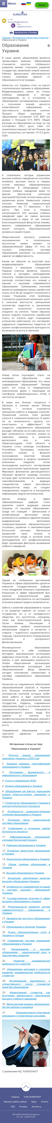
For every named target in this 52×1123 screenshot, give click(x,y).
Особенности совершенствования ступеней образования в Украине (26, 813)
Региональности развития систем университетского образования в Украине (26, 910)
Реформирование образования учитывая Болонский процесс (26, 838)
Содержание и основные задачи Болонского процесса (26, 830)
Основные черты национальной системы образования (26, 821)
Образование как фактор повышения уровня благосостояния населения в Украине (26, 794)
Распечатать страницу (26, 33)
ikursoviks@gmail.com (18, 22)
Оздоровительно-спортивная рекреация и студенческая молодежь (26, 1014)
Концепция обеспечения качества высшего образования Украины (26, 880)
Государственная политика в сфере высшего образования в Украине (26, 900)
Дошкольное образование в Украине (28, 859)
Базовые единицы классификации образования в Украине (26, 765)
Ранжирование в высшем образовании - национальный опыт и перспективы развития (26, 952)
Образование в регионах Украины (26, 926)
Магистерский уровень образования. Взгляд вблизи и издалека (26, 1006)
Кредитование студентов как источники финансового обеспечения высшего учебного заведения (26, 995)
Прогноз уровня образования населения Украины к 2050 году (26, 757)
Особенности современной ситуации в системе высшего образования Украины (26, 889)
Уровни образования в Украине (23, 786)
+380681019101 (24, 25)
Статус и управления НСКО (20, 780)
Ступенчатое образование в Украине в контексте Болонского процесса (26, 804)
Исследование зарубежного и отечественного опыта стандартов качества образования (26, 984)
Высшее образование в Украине (25, 873)
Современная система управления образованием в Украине (26, 942)
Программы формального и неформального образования (26, 774)
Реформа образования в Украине (25, 845)
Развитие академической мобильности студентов (26, 962)
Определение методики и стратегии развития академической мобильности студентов (26, 972)
